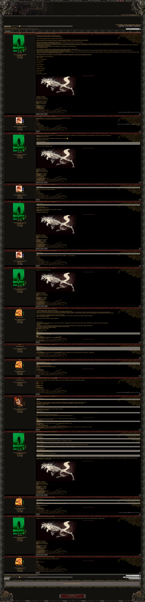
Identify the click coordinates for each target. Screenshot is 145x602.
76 (56, 116)
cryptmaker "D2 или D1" (40, 68)
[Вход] (123, 1)
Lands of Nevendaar (7, 575)
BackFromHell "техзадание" (41, 73)
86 (56, 396)
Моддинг (19, 575)
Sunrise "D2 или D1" (40, 64)
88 (54, 497)
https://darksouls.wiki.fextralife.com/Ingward (44, 333)
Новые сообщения (119, 24)
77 (56, 133)
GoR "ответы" (39, 62)
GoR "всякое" (39, 71)
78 (56, 184)
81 (56, 267)
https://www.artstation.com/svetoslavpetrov (43, 363)
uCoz (75, 596)
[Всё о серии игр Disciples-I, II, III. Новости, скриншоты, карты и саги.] (34, 9)
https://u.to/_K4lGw (39, 387)
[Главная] (118, 1)
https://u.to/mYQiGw (40, 381)
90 (54, 556)
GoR (20, 33)
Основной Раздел (14, 575)
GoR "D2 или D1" (39, 66)
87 (56, 431)
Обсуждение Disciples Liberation (56, 38)
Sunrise (19, 116)
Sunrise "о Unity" (39, 57)
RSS (138, 14)
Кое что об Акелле (39, 427)
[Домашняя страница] (46, 114)
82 (56, 308)
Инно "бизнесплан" (40, 61)
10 (24, 26)
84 (56, 359)
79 (56, 201)
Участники (126, 24)
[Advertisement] (72, 20)
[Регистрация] (120, 1)
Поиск (137, 24)
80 (56, 250)
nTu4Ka (20, 308)
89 (54, 516)
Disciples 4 (23, 575)
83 (56, 344)
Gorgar (20, 396)
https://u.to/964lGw (39, 385)
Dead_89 (20, 344)
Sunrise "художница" (40, 70)
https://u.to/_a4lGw (39, 383)
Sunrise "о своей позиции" (41, 59)
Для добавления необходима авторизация (72, 583)
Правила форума (131, 24)
